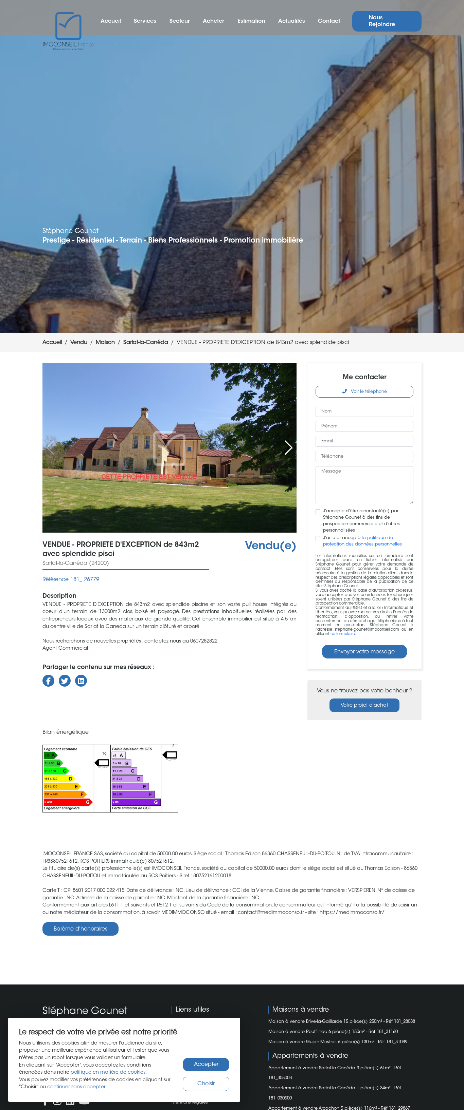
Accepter (206, 1064)
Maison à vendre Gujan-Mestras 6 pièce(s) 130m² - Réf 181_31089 (337, 1042)
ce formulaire (343, 634)
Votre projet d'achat (364, 705)
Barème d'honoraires (80, 929)
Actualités (291, 21)
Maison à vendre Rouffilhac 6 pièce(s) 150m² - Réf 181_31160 (333, 1032)
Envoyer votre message (364, 652)
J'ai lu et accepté (362, 541)
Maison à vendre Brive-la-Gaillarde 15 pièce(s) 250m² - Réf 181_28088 (341, 1022)
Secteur (179, 21)
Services (145, 21)
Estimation (251, 21)
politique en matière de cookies (108, 1072)
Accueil (111, 21)
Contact (329, 21)
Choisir (206, 1084)
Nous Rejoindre (382, 21)
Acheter (213, 21)
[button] (288, 447)
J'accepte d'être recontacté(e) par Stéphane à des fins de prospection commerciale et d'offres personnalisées (361, 521)
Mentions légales (190, 1103)
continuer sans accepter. (77, 1087)
